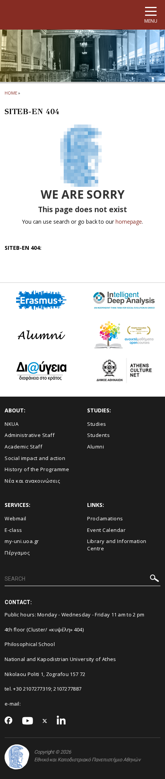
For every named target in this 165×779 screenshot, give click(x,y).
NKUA (11, 423)
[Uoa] (17, 756)
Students (98, 435)
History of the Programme (37, 469)
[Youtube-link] (27, 721)
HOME (11, 93)
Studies (96, 423)
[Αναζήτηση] (154, 579)
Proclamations (105, 518)
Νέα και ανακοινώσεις (32, 480)
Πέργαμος (17, 552)
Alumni (95, 446)
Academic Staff (23, 446)
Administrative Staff (29, 435)
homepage (129, 221)
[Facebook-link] (9, 721)
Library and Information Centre (117, 545)
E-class (13, 530)
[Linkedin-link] (61, 721)
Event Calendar (106, 530)
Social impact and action (35, 458)
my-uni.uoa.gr (22, 541)
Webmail (15, 518)
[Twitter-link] (45, 721)
